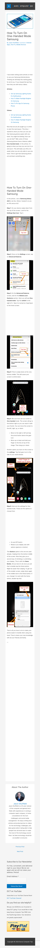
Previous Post (20, 846)
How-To (13, 44)
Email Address (13, 876)
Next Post (20, 851)
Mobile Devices (21, 44)
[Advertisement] (20, 59)
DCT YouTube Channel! (14, 898)
